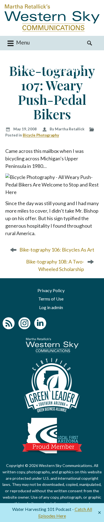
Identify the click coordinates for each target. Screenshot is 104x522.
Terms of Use (51, 298)
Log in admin (51, 307)
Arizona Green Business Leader (52, 385)
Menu (22, 42)
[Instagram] (24, 323)
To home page (52, 345)
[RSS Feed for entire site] (8, 323)
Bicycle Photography (41, 135)
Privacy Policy (51, 290)
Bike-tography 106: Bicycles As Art (56, 250)
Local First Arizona (52, 435)
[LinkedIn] (40, 323)
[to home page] (52, 18)
